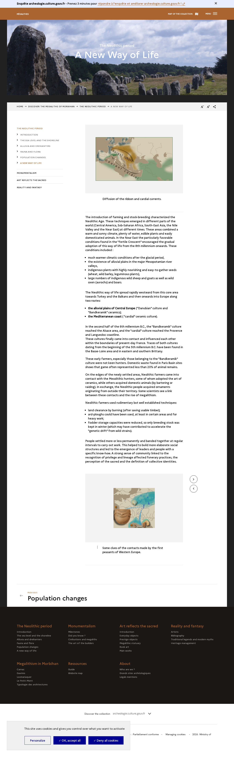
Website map (75, 673)
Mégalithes (23, 14)
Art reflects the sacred (31, 180)
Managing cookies (175, 734)
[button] (214, 106)
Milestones (74, 631)
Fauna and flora (30, 151)
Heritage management (183, 642)
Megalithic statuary (130, 642)
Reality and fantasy (29, 187)
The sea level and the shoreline (39, 140)
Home (20, 106)
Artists (174, 631)
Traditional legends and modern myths (192, 639)
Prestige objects (129, 639)
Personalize (37, 740)
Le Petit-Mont (25, 680)
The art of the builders (81, 642)
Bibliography (177, 635)
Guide (71, 669)
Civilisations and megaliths (82, 639)
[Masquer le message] (215, 3)
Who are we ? (127, 669)
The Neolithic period (30, 128)
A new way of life (30, 162)
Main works (126, 650)
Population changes (33, 157)
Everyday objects (129, 635)
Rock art (124, 646)
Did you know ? (76, 635)
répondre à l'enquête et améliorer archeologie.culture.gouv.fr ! (140, 3)
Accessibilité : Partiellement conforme (138, 734)
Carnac (20, 669)
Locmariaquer (24, 676)
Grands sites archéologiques (135, 673)
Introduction (29, 134)
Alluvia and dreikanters (35, 145)
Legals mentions (128, 676)
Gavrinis (21, 673)
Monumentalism (26, 172)
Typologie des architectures (32, 684)
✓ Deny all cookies (106, 740)
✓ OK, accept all (70, 740)
